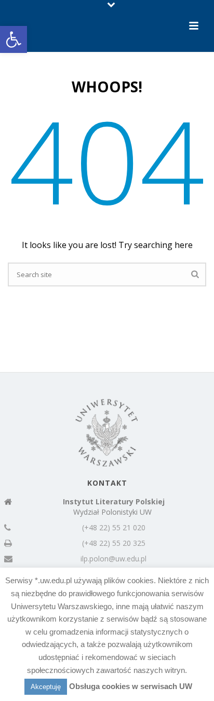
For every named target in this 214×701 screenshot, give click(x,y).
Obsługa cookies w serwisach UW (130, 686)
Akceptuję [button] (46, 687)
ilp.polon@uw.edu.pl (113, 558)
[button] (13, 39)
